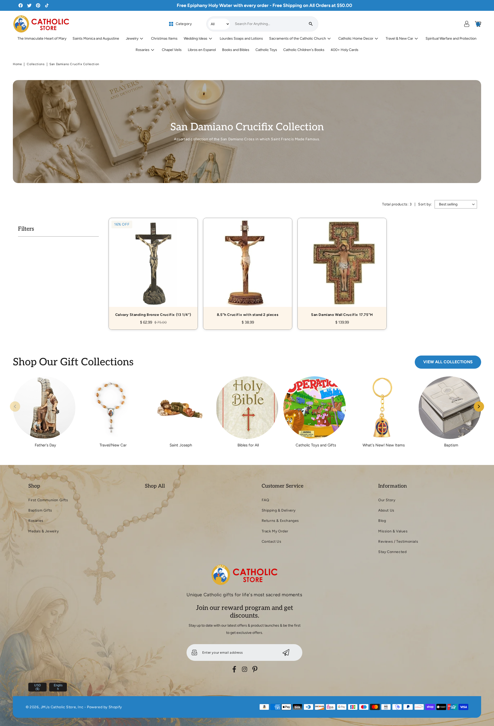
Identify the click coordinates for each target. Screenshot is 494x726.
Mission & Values (393, 531)
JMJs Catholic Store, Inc (62, 707)
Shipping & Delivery (279, 510)
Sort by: (425, 204)
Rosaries (35, 520)
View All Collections (448, 361)
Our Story (386, 500)
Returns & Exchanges (280, 520)
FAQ (265, 500)
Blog (382, 520)
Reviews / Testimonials (398, 541)
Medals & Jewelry (43, 531)
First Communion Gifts (48, 500)
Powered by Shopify (104, 707)
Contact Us (271, 541)
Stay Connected (392, 552)
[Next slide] (479, 406)
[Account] (466, 24)
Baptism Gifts (40, 510)
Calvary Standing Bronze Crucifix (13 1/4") (153, 268)
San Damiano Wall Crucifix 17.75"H (342, 268)
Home (17, 64)
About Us (386, 510)
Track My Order (275, 531)
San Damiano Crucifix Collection (74, 64)
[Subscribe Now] (286, 652)
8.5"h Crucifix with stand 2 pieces (247, 268)
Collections (36, 64)
